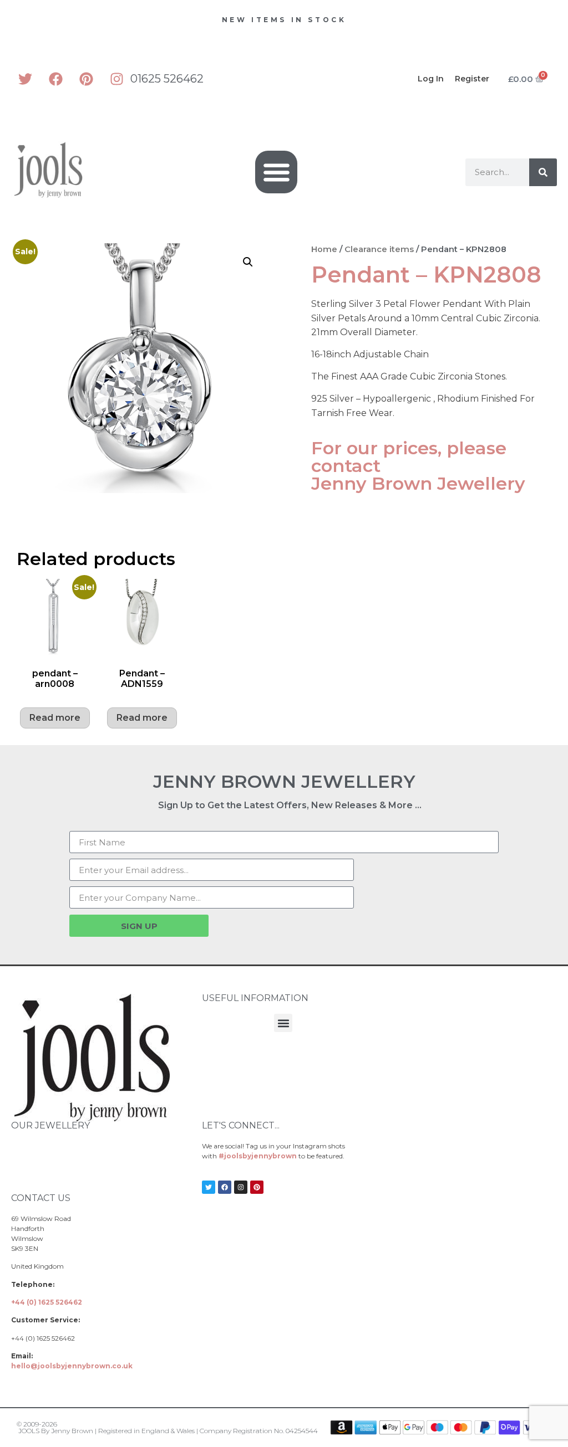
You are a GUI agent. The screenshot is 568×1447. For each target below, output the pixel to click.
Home (324, 249)
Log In (431, 79)
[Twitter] (25, 79)
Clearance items (379, 249)
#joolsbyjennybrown (258, 1156)
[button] (276, 172)
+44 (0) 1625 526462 (46, 1302)
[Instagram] (116, 79)
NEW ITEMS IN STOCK (284, 20)
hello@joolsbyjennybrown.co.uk (72, 1366)
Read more (54, 717)
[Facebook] (55, 79)
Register (472, 79)
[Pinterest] (86, 79)
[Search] (543, 172)
